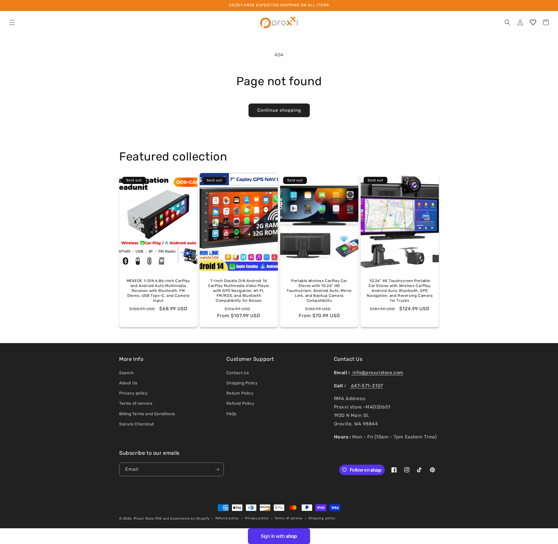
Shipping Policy (241, 383)
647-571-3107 (366, 385)
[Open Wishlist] (533, 22)
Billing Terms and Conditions (147, 413)
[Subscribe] (217, 469)
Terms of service (136, 403)
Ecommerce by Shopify (189, 518)
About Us (128, 383)
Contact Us (237, 372)
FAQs (231, 413)
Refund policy (227, 518)
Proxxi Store (144, 518)
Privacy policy (133, 393)
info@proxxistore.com (377, 372)
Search (126, 372)
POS (158, 518)
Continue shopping (279, 110)
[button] (12, 22)
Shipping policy (321, 518)
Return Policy (239, 393)
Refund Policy (240, 403)
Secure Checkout (136, 424)
